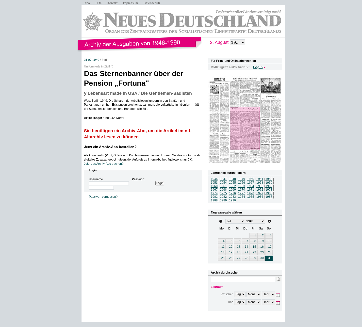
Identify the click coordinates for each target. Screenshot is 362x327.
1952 (268, 179)
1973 (268, 189)
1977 (241, 193)
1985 (250, 196)
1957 (250, 182)
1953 (214, 182)
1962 (232, 186)
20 (238, 252)
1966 (268, 186)
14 (246, 246)
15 (254, 246)
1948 (232, 179)
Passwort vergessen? (103, 196)
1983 (232, 196)
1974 (214, 193)
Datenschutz (152, 3)
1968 (223, 189)
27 (238, 258)
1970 (241, 189)
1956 (241, 182)
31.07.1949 (91, 60)
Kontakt (112, 3)
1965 (259, 186)
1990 (232, 200)
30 (262, 258)
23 (262, 252)
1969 (232, 189)
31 (270, 258)
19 (230, 252)
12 (230, 246)
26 (230, 258)
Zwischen (227, 294)
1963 (241, 186)
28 (246, 258)
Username (96, 179)
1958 (259, 182)
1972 (259, 189)
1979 (259, 193)
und (230, 302)
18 (223, 252)
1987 (268, 196)
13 (238, 246)
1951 (259, 179)
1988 (214, 200)
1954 (223, 182)
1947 (223, 179)
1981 (214, 196)
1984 (241, 196)
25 (223, 258)
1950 (250, 179)
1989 (223, 200)
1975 (223, 193)
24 (270, 252)
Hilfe (99, 3)
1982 (223, 196)
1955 (232, 182)
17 (270, 246)
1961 (223, 186)
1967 (214, 189)
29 (254, 258)
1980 (268, 193)
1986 (259, 196)
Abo (87, 3)
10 (270, 241)
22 (254, 252)
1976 (232, 193)
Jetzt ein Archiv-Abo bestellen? (110, 147)
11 (223, 246)
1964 (250, 186)
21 (246, 252)
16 (262, 246)
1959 (268, 182)
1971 (250, 189)
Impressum (130, 3)
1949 (241, 179)
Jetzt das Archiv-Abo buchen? (104, 163)
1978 (250, 193)
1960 (214, 186)
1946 (214, 179)
